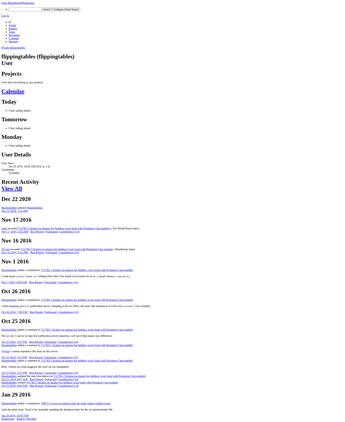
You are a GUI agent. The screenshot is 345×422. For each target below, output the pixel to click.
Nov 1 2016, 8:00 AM (14, 282)
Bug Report (37, 231)
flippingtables (9, 207)
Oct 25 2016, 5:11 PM (14, 357)
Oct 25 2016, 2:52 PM (14, 372)
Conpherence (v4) (69, 231)
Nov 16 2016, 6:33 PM (14, 252)
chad (4, 228)
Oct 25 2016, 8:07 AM (14, 379)
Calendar (12, 91)
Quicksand (51, 231)
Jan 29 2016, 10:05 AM (14, 415)
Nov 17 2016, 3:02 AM (14, 231)
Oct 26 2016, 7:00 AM (14, 312)
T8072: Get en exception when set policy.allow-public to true (75, 403)
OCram (5, 249)
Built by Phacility (26, 418)
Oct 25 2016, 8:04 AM (14, 385)
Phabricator (7, 418)
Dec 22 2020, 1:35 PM (14, 211)
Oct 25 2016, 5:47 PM (14, 341)
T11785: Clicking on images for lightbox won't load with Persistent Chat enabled (64, 228)
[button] (7, 2)
